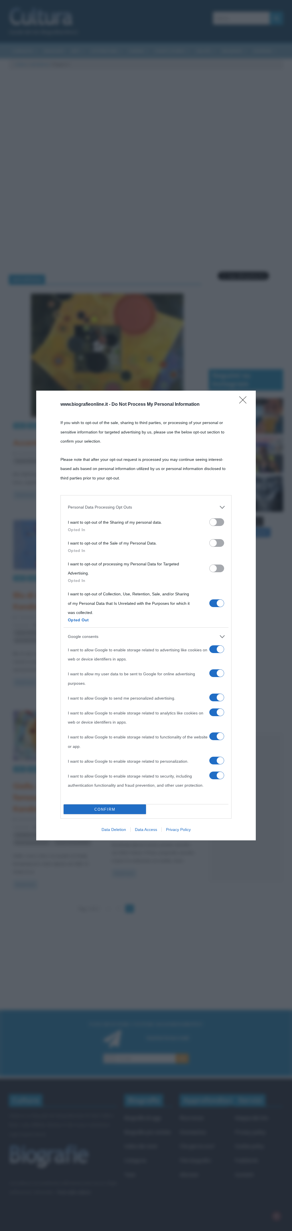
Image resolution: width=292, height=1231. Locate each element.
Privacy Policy (178, 829)
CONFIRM (104, 809)
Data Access (146, 829)
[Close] (244, 401)
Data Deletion (114, 829)
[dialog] (146, 616)
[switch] (216, 522)
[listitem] (146, 507)
